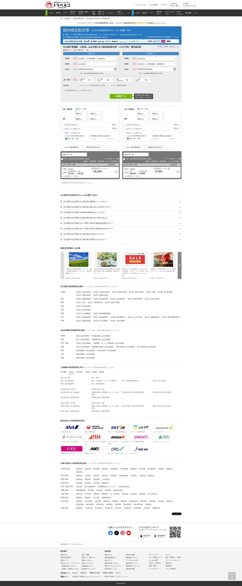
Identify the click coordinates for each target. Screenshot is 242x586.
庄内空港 (134, 476)
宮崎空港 (169, 501)
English (74, 573)
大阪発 (87, 372)
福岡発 (94, 372)
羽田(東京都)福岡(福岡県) (70, 397)
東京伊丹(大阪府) (159, 381)
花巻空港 (96, 476)
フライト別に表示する (71, 147)
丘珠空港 (161, 469)
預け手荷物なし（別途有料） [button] (169, 169)
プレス (167, 555)
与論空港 (148, 504)
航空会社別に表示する (93, 147)
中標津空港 (124, 469)
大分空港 (161, 501)
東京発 (71, 372)
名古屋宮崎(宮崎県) (152, 317)
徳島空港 (79, 497)
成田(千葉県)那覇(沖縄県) (100, 411)
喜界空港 (118, 504)
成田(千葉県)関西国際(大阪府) (133, 406)
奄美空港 (109, 504)
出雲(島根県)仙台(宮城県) (85, 350)
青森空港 (79, 476)
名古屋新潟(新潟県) (83, 306)
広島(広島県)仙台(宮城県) (106, 350)
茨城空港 (96, 479)
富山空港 (88, 483)
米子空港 (88, 494)
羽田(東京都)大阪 (97, 389)
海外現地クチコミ (132, 563)
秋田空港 (113, 476)
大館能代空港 (123, 476)
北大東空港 (98, 508)
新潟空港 (79, 483)
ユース (111, 139)
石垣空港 (147, 508)
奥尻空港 (79, 472)
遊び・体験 (85, 555)
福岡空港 (79, 501)
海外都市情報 (130, 569)
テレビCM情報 (170, 569)
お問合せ (174, 5)
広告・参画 (152, 566)
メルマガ (163, 5)
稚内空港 (79, 469)
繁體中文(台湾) (95, 573)
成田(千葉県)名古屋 (68, 403)
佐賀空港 (98, 501)
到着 (84, 109)
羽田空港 (79, 479)
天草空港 (152, 501)
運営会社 (168, 563)
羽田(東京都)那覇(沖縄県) (100, 397)
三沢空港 (88, 476)
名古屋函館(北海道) (100, 295)
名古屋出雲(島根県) (83, 310)
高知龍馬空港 (106, 497)
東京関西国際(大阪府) (130, 381)
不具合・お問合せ (155, 563)
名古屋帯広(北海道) (136, 292)
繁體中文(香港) (108, 573)
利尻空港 (88, 469)
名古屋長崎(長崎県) (100, 317)
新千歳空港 (151, 469)
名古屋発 (79, 372)
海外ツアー (108, 560)
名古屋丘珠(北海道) (83, 295)
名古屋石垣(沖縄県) (117, 321)
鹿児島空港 (80, 504)
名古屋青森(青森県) (83, 299)
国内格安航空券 (76, 30)
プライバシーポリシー (173, 560)
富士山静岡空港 (90, 487)
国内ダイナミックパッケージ (70, 563)
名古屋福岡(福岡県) (83, 317)
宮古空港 (118, 508)
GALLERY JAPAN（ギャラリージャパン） (86, 576)
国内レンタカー (87, 560)
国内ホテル (64, 555)
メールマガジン (154, 569)
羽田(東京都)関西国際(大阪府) (133, 392)
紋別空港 (105, 469)
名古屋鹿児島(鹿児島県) (170, 317)
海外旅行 (108, 551)
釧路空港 (134, 469)
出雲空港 (96, 494)
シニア (95, 139)
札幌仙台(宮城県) (82, 336)
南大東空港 (108, 508)
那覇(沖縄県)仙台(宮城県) (85, 358)
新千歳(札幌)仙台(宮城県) (101, 336)
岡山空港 (125, 494)
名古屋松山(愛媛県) (83, 313)
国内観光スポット (88, 566)
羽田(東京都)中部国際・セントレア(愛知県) (105, 393)
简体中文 (84, 573)
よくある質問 (152, 5)
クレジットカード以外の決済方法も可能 (92, 85)
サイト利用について (155, 557)
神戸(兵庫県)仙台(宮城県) (146, 347)
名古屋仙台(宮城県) (117, 299)
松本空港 (79, 487)
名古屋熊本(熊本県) (117, 317)
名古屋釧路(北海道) (119, 292)
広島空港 (134, 494)
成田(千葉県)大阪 (97, 403)
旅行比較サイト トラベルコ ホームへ (71, 544)
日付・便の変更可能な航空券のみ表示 (91, 73)
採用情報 (168, 566)
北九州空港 (88, 501)
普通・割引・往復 (73, 138)
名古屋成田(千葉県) (112, 302)
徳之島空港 (127, 504)
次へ (179, 265)
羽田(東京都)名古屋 (68, 389)
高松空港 (88, 497)
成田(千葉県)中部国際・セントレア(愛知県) (105, 407)
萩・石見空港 (114, 494)
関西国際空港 (80, 490)
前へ (62, 265)
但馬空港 (108, 490)
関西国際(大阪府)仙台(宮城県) (102, 347)
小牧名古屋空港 (123, 487)
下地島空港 (127, 508)
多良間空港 (137, 508)
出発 (79, 109)
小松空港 (96, 483)
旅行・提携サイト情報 (173, 557)
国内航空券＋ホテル (68, 566)
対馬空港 (115, 501)
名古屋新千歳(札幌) (165, 292)
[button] (76, 172)
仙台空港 (105, 476)
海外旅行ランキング (132, 566)
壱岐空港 (123, 501)
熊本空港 (144, 501)
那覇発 (101, 372)
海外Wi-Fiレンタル (111, 569)
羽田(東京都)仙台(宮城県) (101, 339)
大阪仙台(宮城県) (82, 347)
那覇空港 (79, 508)
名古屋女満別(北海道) (101, 292)
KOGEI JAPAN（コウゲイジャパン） (116, 576)
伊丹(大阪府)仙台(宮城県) (125, 347)
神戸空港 (99, 490)
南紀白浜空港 (118, 490)
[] (159, 23)
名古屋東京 (80, 302)
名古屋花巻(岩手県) (100, 299)
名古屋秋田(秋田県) (135, 299)
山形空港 (142, 476)
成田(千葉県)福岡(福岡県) (70, 411)
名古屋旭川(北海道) (83, 292)
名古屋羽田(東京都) (95, 302)
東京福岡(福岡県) (67, 384)
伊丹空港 (91, 490)
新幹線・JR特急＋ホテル (70, 569)
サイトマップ (153, 555)
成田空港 (88, 479)
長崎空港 (106, 501)
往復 (81, 50)
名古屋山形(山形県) (152, 299)
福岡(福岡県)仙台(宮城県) (85, 354)
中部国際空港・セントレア (107, 487)
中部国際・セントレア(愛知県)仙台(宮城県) (108, 343)
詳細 (116, 171)
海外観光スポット (132, 557)
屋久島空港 (100, 504)
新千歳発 (63, 372)
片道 (87, 50)
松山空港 (96, 497)
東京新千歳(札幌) (67, 381)
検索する (121, 96)
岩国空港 (142, 494)
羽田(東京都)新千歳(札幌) (70, 392)
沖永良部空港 (138, 504)
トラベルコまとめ (132, 560)
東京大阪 (95, 378)
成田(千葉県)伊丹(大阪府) (162, 406)
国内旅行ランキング (88, 569)
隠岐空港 (105, 494)
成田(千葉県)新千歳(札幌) (70, 406)
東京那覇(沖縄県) (97, 384)
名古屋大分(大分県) (135, 317)
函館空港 (169, 469)
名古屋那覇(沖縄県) (83, 321)
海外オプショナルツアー (113, 566)
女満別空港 (114, 469)
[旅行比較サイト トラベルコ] (61, 19)
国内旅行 (63, 551)
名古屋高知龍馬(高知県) (102, 313)
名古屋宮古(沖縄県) (100, 321)
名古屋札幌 (150, 292)
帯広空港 (142, 469)
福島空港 (151, 476)
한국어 (118, 573)
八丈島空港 (105, 479)
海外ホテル (108, 555)
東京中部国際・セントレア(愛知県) (104, 381)
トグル (121, 201)
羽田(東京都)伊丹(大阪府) (162, 392)
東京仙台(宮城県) (82, 339)
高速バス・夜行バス (88, 557)
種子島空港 (90, 504)
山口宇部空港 (152, 494)
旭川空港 (96, 469)
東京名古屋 (65, 378)
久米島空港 (88, 508)
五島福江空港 (133, 501)
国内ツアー (64, 560)
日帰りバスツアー (88, 563)
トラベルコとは (140, 5)
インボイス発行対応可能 (118, 85)
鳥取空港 (79, 494)
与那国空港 (156, 508)
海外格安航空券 (110, 557)
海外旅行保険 (130, 555)
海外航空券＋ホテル (111, 563)
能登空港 (105, 483)
